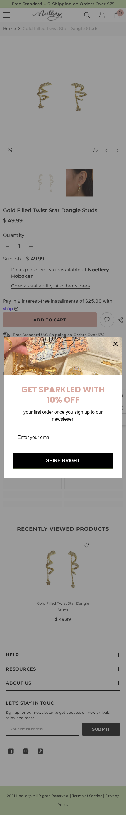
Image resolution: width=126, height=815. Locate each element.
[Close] (115, 344)
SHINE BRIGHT (63, 460)
